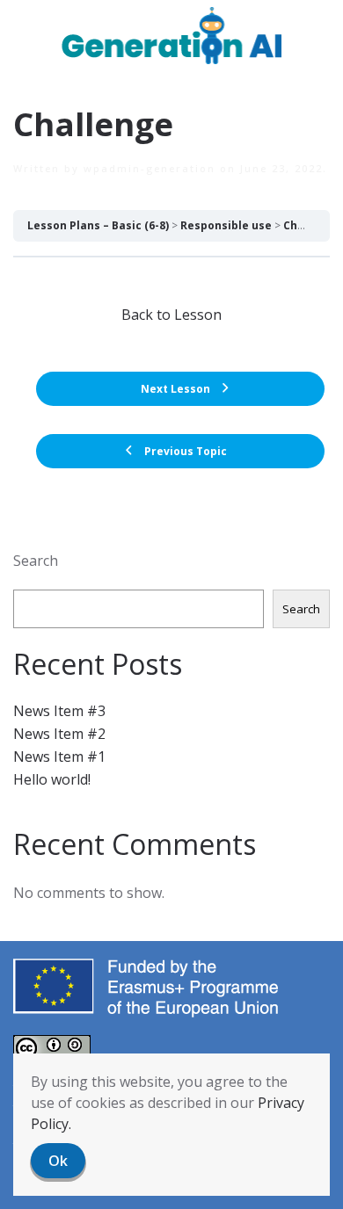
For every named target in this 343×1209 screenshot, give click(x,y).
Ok (58, 1160)
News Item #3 (59, 710)
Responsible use (226, 225)
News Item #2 (59, 733)
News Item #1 (59, 756)
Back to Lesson (171, 314)
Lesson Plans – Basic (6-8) (98, 225)
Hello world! (52, 779)
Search (35, 560)
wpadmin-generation (149, 168)
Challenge (311, 225)
